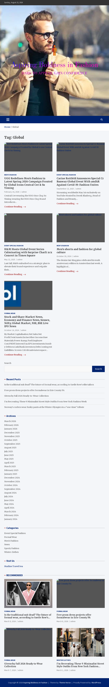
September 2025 (12, 444)
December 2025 (12, 432)
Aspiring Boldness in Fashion (35, 682)
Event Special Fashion (66, 175)
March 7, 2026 (10, 670)
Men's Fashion (10, 175)
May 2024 (9, 504)
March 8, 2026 (62, 621)
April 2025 (9, 462)
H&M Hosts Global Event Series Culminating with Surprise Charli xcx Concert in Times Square (28, 252)
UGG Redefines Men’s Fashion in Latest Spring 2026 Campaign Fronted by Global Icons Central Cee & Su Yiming (28, 183)
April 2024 (9, 507)
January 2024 (10, 519)
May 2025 (9, 459)
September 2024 (12, 489)
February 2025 (11, 470)
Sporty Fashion (11, 548)
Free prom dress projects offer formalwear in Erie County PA (34, 390)
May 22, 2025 (9, 259)
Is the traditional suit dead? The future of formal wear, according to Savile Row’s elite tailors (49, 384)
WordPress (96, 682)
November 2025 (12, 436)
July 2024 (8, 496)
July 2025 (8, 451)
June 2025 (9, 455)
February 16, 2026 (11, 192)
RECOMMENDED (14, 575)
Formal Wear (9, 313)
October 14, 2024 (11, 330)
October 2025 (10, 440)
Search (7, 363)
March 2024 (10, 511)
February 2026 (11, 425)
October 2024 (11, 485)
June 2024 (9, 500)
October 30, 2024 (64, 256)
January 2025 (10, 474)
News (7, 544)
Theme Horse (65, 682)
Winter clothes (11, 552)
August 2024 (10, 492)
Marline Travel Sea (13, 566)
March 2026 (10, 421)
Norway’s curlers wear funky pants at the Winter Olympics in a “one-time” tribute (44, 407)
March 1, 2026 (62, 670)
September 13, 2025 (65, 188)
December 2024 (12, 477)
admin (24, 192)
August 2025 (10, 447)
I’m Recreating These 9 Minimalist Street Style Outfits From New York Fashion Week (45, 401)
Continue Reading (13, 206)
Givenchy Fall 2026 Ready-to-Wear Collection (26, 396)
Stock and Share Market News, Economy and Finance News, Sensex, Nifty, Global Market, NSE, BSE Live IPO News (27, 321)
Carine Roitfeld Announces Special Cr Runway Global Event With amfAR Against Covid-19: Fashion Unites (80, 181)
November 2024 (12, 481)
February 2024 (11, 515)
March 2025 (10, 466)
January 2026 (10, 429)
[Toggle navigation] (7, 119)
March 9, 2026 (10, 621)
